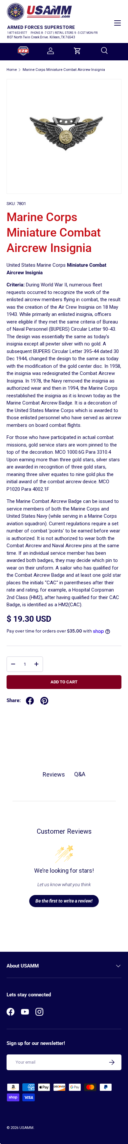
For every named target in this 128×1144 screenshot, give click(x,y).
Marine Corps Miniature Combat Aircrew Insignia (64, 70)
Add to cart (64, 681)
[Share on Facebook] (30, 701)
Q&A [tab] (79, 774)
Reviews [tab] (54, 774)
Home (12, 70)
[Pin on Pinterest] (44, 701)
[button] (77, 51)
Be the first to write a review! (64, 901)
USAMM (26, 1128)
